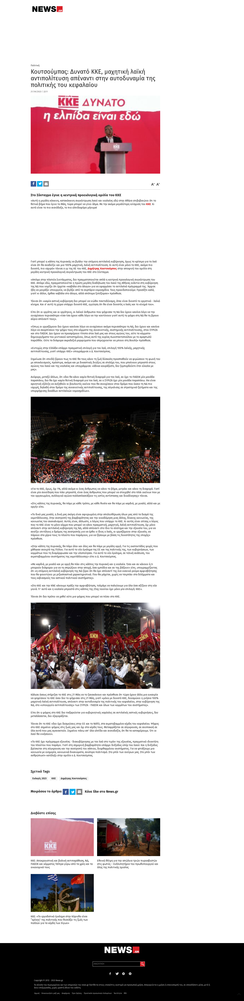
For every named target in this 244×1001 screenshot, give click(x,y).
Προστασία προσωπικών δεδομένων (98, 993)
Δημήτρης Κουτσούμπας (102, 268)
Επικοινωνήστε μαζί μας (50, 993)
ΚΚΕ (148, 204)
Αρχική (37, 993)
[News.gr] (47, 9)
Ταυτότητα (118, 993)
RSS (125, 993)
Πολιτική (35, 65)
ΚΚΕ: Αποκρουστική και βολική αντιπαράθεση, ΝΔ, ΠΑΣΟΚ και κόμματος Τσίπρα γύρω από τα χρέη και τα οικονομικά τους (62, 864)
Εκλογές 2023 (39, 778)
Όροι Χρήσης (77, 993)
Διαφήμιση (66, 993)
